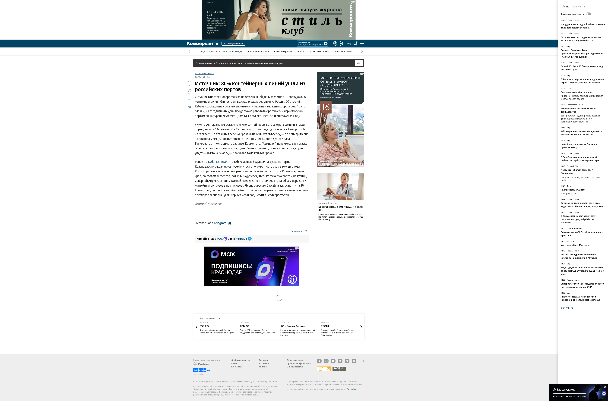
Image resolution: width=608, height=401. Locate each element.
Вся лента (567, 308)
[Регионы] (335, 43)
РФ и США (301, 51)
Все (220, 318)
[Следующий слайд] (361, 327)
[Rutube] (347, 361)
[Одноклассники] (340, 361)
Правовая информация (299, 363)
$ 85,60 (203, 51)
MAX (220, 239)
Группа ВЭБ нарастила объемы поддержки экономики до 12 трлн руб (257, 331)
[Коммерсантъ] (202, 43)
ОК (358, 63)
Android (263, 366)
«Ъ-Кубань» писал (215, 162)
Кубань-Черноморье (204, 73)
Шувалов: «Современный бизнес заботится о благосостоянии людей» (217, 331)
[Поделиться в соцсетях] (189, 107)
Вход (349, 43)
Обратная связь (295, 360)
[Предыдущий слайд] (196, 327)
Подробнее (352, 389)
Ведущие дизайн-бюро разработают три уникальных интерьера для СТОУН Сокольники (338, 333)
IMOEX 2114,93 (235, 51)
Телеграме (239, 239)
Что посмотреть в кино (258, 51)
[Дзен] (333, 361)
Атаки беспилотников (320, 51)
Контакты (236, 366)
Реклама (263, 360)
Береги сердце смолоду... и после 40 (340, 208)
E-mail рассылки (295, 366)
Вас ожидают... (566, 389)
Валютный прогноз (283, 51)
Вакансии (264, 363)
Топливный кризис (343, 51)
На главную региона (233, 43)
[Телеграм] (319, 361)
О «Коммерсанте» (240, 360)
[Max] (354, 361)
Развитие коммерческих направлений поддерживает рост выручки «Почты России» (297, 333)
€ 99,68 (212, 51)
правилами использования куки (263, 63)
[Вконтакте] (326, 361)
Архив (234, 363)
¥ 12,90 (222, 51)
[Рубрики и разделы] (362, 43)
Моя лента (579, 6)
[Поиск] (355, 43)
